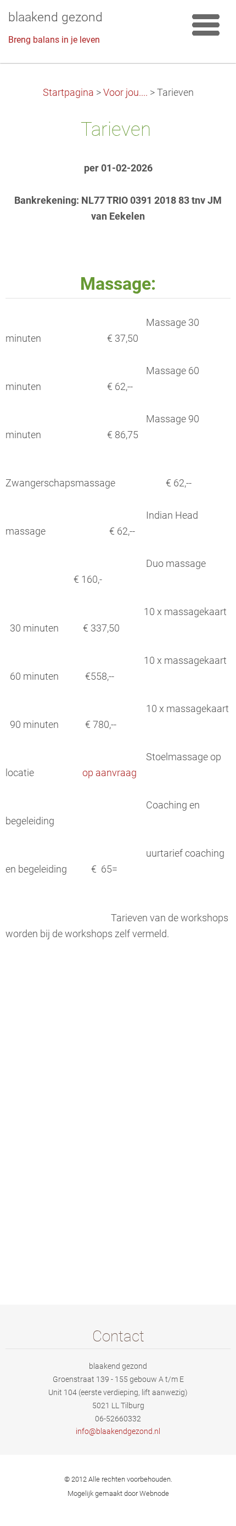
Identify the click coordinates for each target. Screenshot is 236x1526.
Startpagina (68, 92)
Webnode (154, 1493)
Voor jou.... (125, 92)
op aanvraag (109, 772)
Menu (205, 24)
